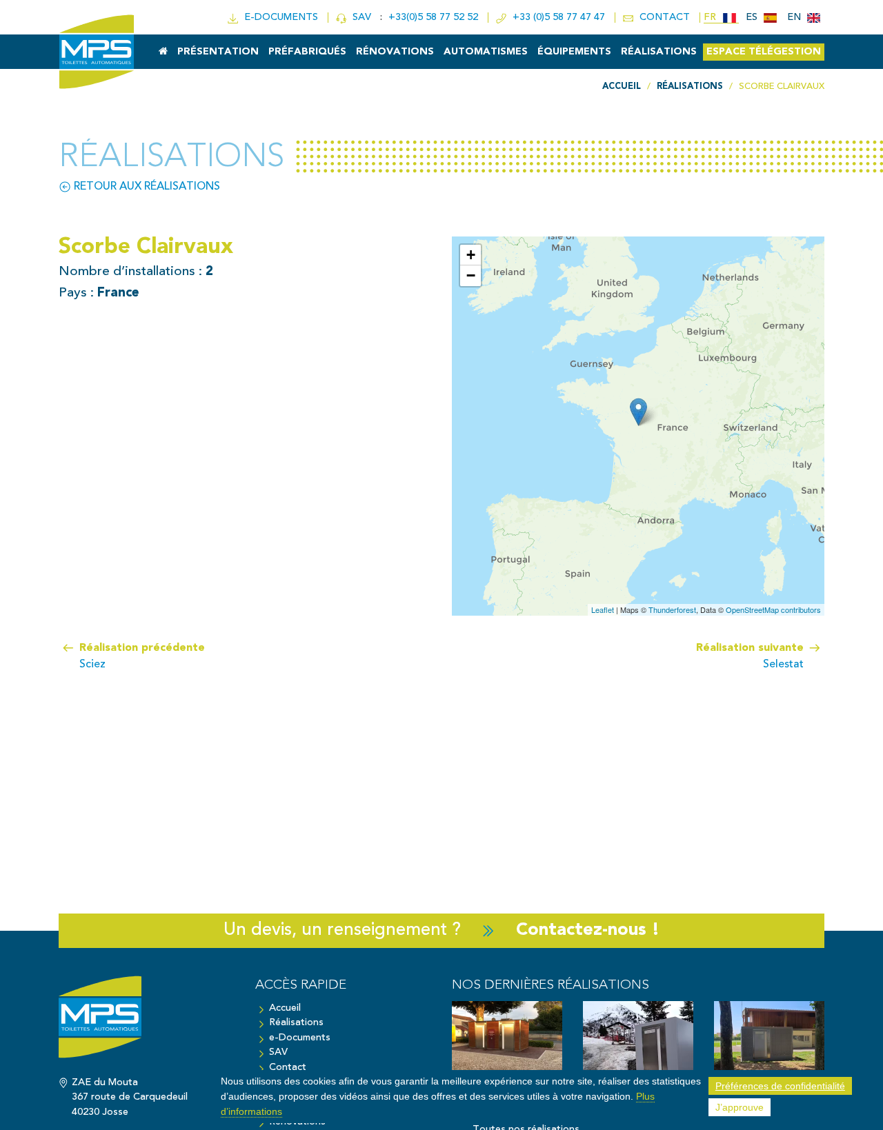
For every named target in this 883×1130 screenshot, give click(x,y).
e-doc (278, 17)
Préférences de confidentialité (780, 1085)
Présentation (218, 52)
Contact (287, 1067)
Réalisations (659, 52)
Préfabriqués (307, 52)
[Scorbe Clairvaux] (638, 412)
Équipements (574, 52)
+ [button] (470, 254)
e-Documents (299, 1038)
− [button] (470, 275)
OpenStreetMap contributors (773, 609)
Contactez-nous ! (587, 930)
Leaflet (602, 609)
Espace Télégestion (763, 52)
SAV (360, 17)
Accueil (285, 1008)
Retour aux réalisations (145, 186)
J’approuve (739, 1107)
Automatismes (486, 52)
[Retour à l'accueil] (147, 1024)
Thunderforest (672, 609)
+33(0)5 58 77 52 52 (434, 17)
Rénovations (395, 52)
